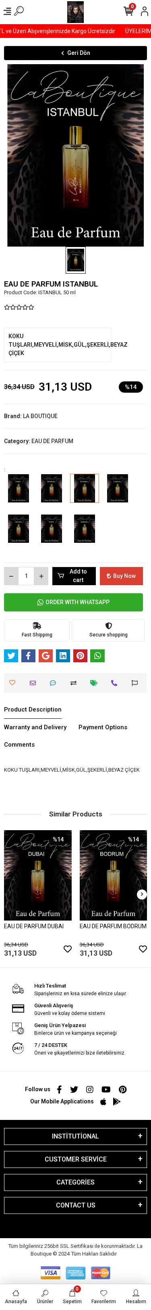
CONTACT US (75, 1205)
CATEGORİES (75, 1182)
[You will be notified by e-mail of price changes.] (96, 683)
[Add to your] (75, 683)
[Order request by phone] (116, 683)
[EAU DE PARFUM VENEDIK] (84, 534)
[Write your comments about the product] (55, 683)
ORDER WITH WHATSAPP (78, 602)
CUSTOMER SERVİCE (76, 1159)
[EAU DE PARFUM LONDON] (117, 494)
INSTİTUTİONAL (75, 1136)
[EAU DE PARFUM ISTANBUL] (84, 494)
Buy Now (124, 576)
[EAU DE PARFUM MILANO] (18, 534)
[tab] (33, 710)
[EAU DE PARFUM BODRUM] (51, 494)
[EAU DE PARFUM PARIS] (51, 534)
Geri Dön (78, 53)
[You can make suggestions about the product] (137, 683)
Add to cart (78, 575)
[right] (142, 894)
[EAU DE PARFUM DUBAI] (18, 494)
